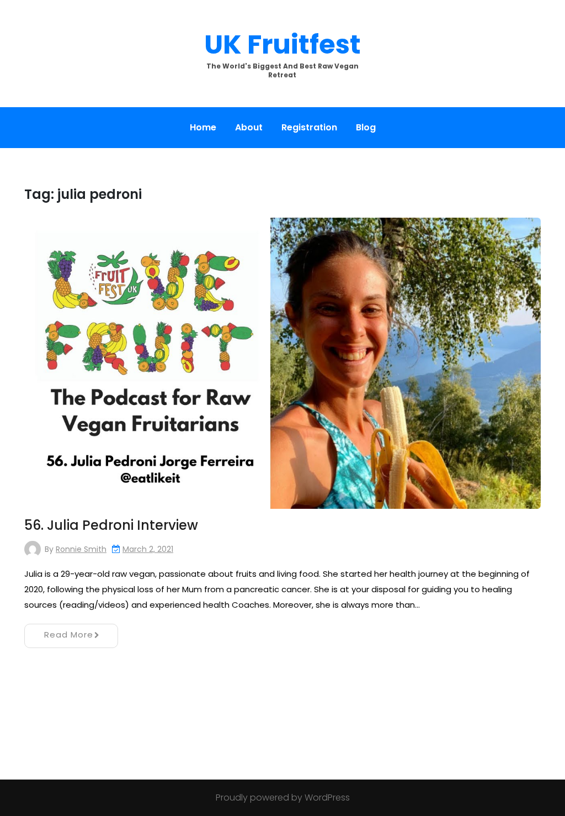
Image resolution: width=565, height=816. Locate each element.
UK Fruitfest (282, 44)
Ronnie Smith (81, 549)
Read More (68, 634)
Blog (366, 127)
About (249, 127)
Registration (309, 127)
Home (203, 127)
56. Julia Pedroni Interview (111, 525)
